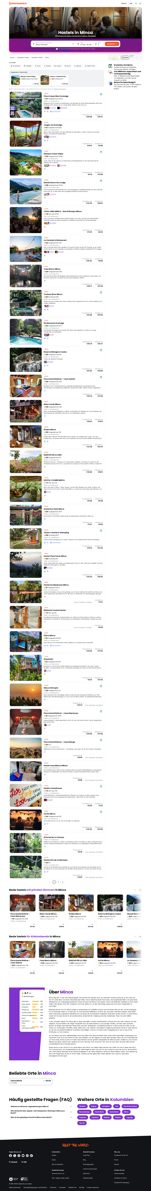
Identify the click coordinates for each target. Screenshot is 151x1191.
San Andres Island (130, 1106)
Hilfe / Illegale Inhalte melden (60, 1178)
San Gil (82, 1123)
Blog (84, 1160)
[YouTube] (23, 1155)
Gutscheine (53, 1187)
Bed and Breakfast (57, 1164)
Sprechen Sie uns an (58, 1173)
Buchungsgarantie (88, 1164)
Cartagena (106, 1106)
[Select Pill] (136, 3)
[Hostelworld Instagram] (18, 1155)
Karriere (116, 1164)
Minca (126, 1112)
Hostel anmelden (119, 1173)
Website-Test (72, 1187)
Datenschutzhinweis (15, 1187)
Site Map (81, 1187)
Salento (107, 1117)
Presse (116, 1160)
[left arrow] (135, 890)
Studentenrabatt (88, 1178)
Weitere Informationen (60, 89)
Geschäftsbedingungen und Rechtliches (35, 1187)
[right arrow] (140, 890)
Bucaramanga (84, 1112)
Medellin (82, 1106)
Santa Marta (99, 1112)
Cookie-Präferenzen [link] (93, 1187)
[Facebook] (10, 1155)
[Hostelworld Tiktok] (31, 1155)
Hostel (46, 93)
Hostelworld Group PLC (121, 1155)
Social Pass (86, 1155)
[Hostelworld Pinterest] (27, 1155)
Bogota (93, 1106)
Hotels (54, 1160)
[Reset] (73, 44)
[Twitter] (14, 1155)
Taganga (129, 1117)
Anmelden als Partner (120, 1178)
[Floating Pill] (50, 882)
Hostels (54, 1155)
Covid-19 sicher (56, 111)
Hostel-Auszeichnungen (90, 1169)
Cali (116, 1106)
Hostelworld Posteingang (121, 1182)
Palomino (82, 1117)
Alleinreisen (86, 1173)
